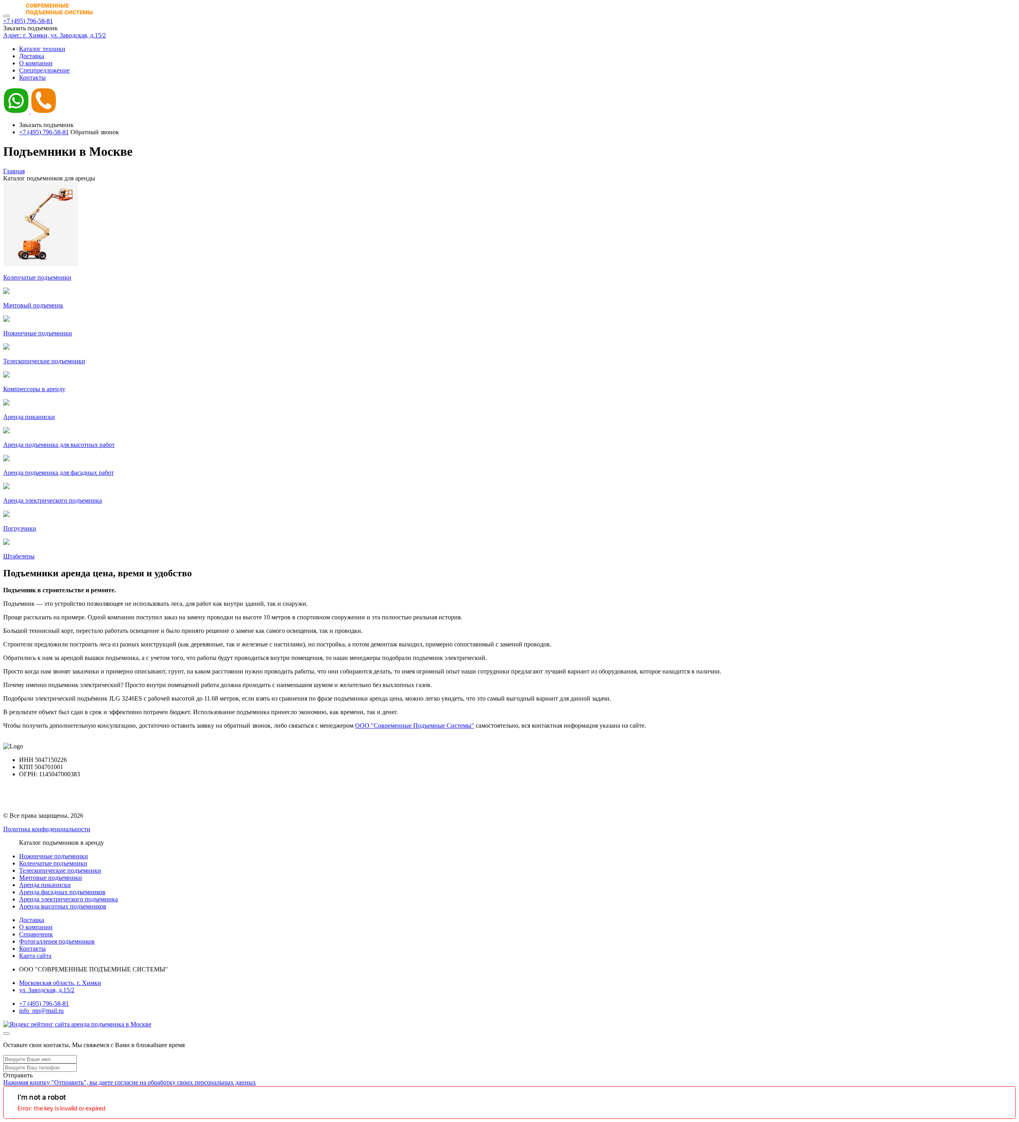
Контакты (32, 77)
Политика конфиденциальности (46, 829)
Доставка (31, 56)
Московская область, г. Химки (60, 982)
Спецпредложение (44, 70)
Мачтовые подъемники (50, 877)
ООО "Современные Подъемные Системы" (414, 725)
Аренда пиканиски (45, 884)
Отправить (18, 1075)
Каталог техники (42, 48)
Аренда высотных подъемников (62, 906)
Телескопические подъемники (60, 870)
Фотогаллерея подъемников (57, 941)
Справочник (36, 934)
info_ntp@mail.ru (41, 1010)
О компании (36, 63)
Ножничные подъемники (53, 856)
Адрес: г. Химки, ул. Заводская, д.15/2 (54, 35)
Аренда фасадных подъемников (62, 892)
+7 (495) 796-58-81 (28, 21)
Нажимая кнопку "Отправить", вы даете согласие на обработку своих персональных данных (129, 1082)
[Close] (6, 1033)
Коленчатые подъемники (53, 863)
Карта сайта (35, 955)
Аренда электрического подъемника (68, 899)
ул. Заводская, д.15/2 (46, 990)
